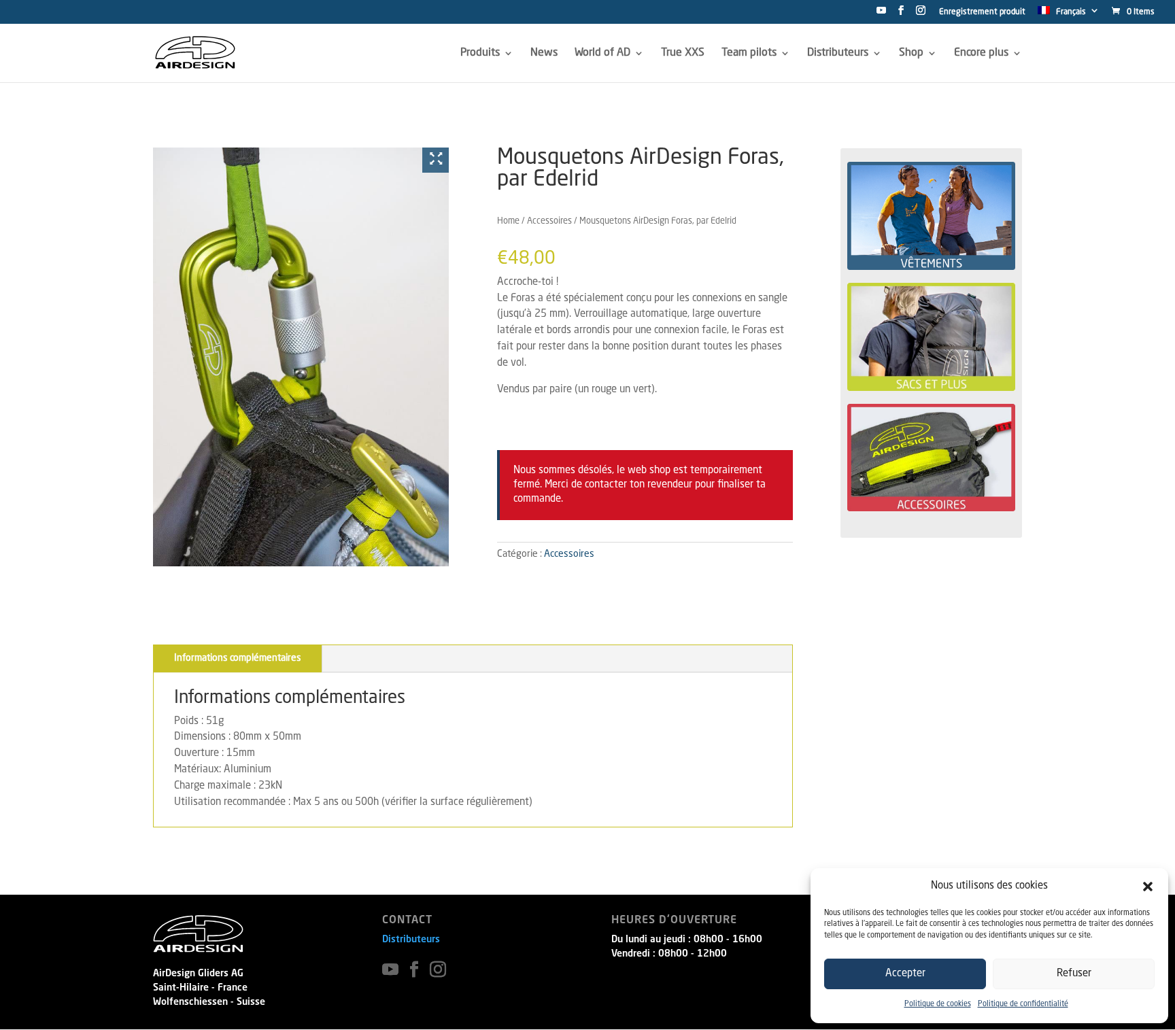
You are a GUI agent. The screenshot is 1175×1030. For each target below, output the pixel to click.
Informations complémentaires (237, 624)
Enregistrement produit (982, 12)
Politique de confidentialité (1023, 1004)
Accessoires (549, 221)
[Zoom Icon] (435, 160)
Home (508, 221)
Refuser (1074, 974)
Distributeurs (411, 905)
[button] (1148, 886)
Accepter (905, 974)
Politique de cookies (937, 1004)
